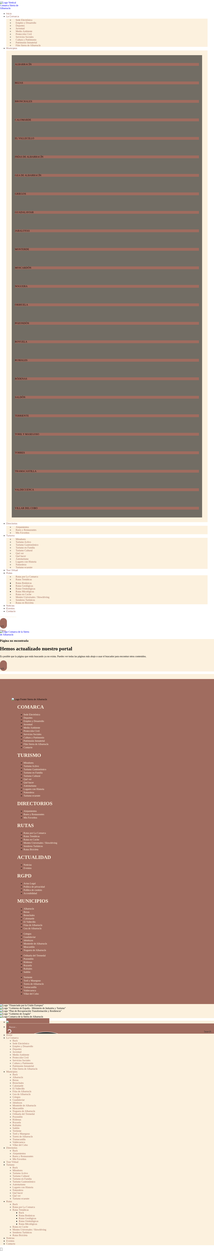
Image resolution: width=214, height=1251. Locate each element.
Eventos (27, 868)
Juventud (27, 724)
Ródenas (27, 962)
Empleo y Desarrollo (33, 721)
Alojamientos (30, 811)
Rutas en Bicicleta (25, 602)
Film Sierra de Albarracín (28, 45)
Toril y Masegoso (32, 980)
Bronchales (29, 915)
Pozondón (28, 958)
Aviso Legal (29, 883)
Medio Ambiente (31, 727)
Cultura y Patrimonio (33, 737)
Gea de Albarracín (32, 928)
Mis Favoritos (22, 532)
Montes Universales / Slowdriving (40, 843)
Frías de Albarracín (32, 925)
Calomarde (28, 918)
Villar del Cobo (31, 993)
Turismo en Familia (33, 772)
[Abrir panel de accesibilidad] (1, 1249)
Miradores (28, 762)
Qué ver (27, 779)
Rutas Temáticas (24, 579)
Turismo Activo (31, 766)
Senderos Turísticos (33, 846)
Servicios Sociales (32, 734)
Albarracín (28, 908)
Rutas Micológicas (28, 1224)
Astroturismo (29, 785)
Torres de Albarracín (33, 984)
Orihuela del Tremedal (34, 955)
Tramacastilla (30, 987)
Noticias (27, 864)
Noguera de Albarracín (34, 950)
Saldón (26, 972)
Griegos (27, 933)
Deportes (27, 717)
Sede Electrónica (8, 616)
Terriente (27, 977)
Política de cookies (32, 890)
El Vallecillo (29, 922)
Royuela (27, 965)
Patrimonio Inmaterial (34, 741)
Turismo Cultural (31, 776)
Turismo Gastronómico (34, 769)
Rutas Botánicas (27, 1215)
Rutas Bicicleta (30, 849)
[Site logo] (11, 8)
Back (15, 1040)
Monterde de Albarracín (35, 943)
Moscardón (29, 947)
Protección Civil (31, 731)
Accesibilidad (30, 893)
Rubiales (27, 968)
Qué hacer (28, 782)
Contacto (27, 747)
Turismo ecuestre (24, 567)
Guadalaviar (29, 937)
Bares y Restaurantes (33, 814)
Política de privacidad (34, 886)
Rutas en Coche (31, 839)
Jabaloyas (28, 940)
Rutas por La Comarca (34, 833)
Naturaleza (28, 792)
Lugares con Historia (33, 789)
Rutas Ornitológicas (28, 1221)
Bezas (26, 912)
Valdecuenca (29, 990)
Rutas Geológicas (27, 1218)
